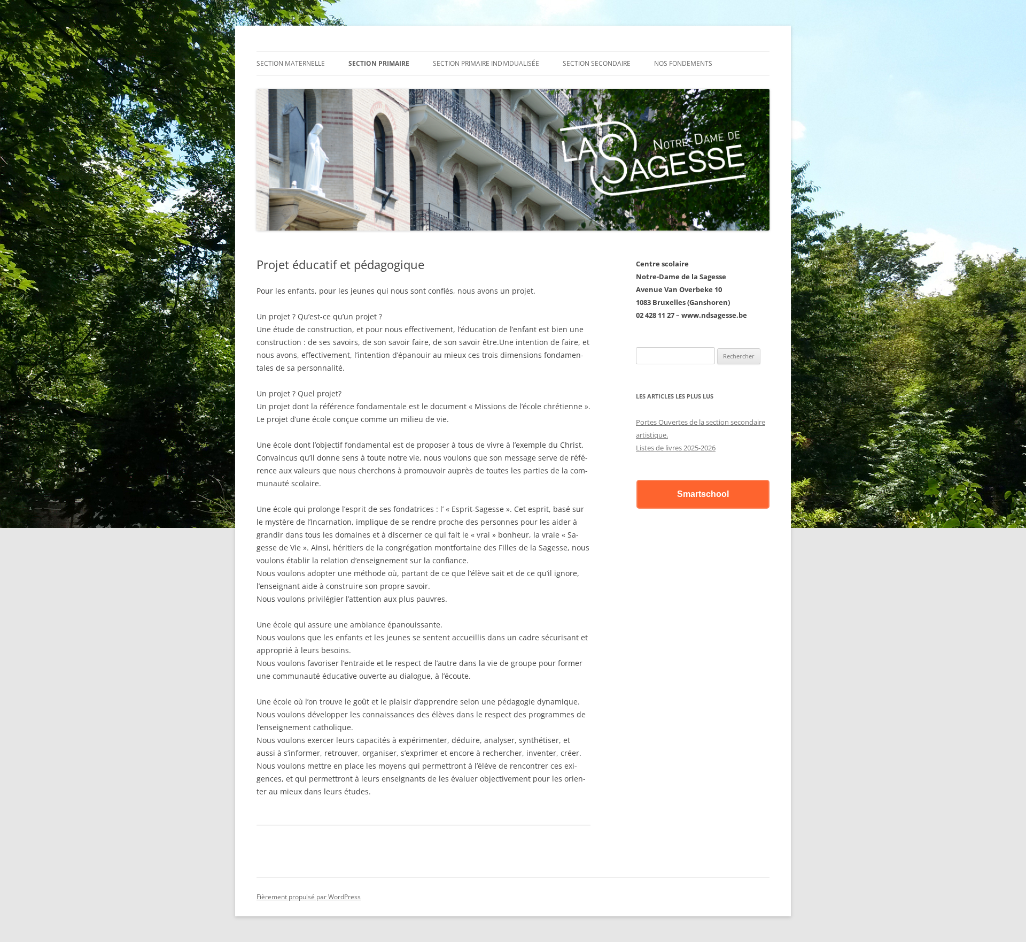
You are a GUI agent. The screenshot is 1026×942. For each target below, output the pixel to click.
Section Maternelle (290, 63)
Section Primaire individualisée (486, 63)
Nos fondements (683, 63)
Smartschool (703, 494)
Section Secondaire (597, 63)
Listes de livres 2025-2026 (676, 448)
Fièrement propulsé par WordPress (308, 896)
